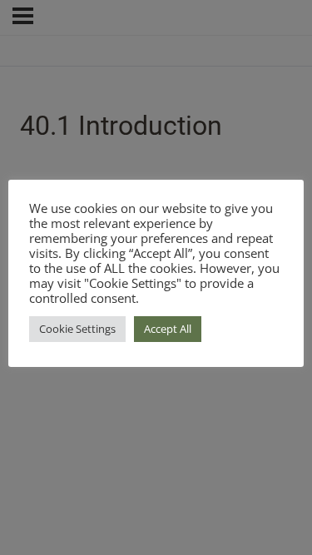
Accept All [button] (167, 328)
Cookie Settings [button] (77, 328)
